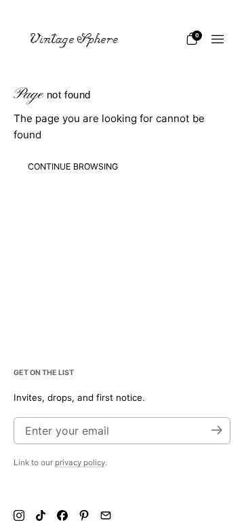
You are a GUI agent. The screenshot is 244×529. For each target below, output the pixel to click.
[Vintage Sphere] (74, 39)
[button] (192, 39)
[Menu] (217, 39)
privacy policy (80, 462)
